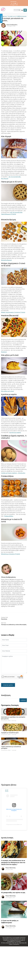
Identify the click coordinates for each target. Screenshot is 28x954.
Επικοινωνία (13, 1)
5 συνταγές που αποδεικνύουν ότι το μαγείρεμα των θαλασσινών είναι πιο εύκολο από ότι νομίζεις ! (13, 862)
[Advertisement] (14, 767)
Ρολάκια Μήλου (8, 516)
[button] (25, 10)
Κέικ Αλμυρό (4, 178)
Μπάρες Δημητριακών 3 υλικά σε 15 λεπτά (13, 312)
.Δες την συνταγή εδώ (16, 212)
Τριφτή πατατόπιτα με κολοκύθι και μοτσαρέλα (11, 747)
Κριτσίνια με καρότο (15, 432)
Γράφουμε (4, 16)
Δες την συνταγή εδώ (15, 177)
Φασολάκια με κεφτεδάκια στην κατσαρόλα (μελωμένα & (13, 718)
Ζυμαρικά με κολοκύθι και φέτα (10, 733)
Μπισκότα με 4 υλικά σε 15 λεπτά (10, 554)
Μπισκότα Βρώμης (6, 260)
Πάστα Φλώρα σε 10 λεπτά (8, 214)
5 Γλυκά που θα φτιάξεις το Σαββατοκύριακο (9, 921)
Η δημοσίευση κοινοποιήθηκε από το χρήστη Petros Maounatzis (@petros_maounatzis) (14, 824)
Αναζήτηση (6, 695)
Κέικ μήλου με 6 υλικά (7, 391)
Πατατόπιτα (4, 619)
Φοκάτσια (4, 352)
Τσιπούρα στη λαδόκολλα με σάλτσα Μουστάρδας (14, 624)
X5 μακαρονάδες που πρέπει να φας (13, 892)
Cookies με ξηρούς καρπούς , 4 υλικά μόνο (13, 473)
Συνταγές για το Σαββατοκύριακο (17, 16)
